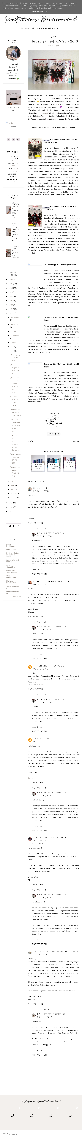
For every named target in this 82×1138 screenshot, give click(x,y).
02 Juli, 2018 (40, 584)
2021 (10, 301)
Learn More (37, 12)
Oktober (14, 331)
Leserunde (13, 177)
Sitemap (52, 1134)
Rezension (13, 156)
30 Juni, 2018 (41, 491)
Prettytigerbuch (10, 1134)
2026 (11, 280)
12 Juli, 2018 (40, 954)
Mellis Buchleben (10, 545)
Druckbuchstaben (12, 592)
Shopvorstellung (13, 181)
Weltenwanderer (12, 587)
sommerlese (41, 488)
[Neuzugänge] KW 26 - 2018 (15, 358)
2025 (11, 284)
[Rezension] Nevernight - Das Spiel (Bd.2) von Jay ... (15, 425)
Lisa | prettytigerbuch (52, 533)
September (15, 336)
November (15, 324)
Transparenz (42, 1134)
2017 (10, 503)
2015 (10, 511)
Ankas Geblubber (10, 566)
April (12, 485)
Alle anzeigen (17, 596)
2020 (11, 305)
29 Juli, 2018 (44, 1017)
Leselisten (13, 174)
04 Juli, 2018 (35, 844)
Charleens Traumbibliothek (51, 581)
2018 (10, 313)
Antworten (35, 523)
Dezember (15, 317)
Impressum (31, 1134)
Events (13, 171)
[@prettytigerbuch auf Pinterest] (8, 139)
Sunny (30, 778)
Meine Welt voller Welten (11, 571)
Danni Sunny (41, 739)
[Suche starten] (18, 526)
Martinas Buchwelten (11, 582)
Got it (48, 12)
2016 (10, 507)
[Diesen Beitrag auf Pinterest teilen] (58, 434)
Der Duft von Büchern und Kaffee (55, 951)
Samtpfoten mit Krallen (12, 561)
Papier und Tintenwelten (49, 666)
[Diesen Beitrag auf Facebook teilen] (55, 434)
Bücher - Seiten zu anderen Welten (12, 555)
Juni (12, 351)
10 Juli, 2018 (44, 536)
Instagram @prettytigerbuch (41, 1101)
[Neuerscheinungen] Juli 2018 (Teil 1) (15, 412)
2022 (11, 296)
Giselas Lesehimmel (11, 577)
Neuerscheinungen (13, 160)
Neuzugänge (53, 46)
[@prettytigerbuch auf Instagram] (13, 139)
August (13, 343)
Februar (14, 494)
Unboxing (13, 169)
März (12, 489)
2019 (10, 309)
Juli (12, 347)
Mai (12, 481)
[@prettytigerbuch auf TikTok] (18, 139)
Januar (13, 498)
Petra (41, 685)
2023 (11, 292)
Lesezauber (11, 550)
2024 (11, 288)
